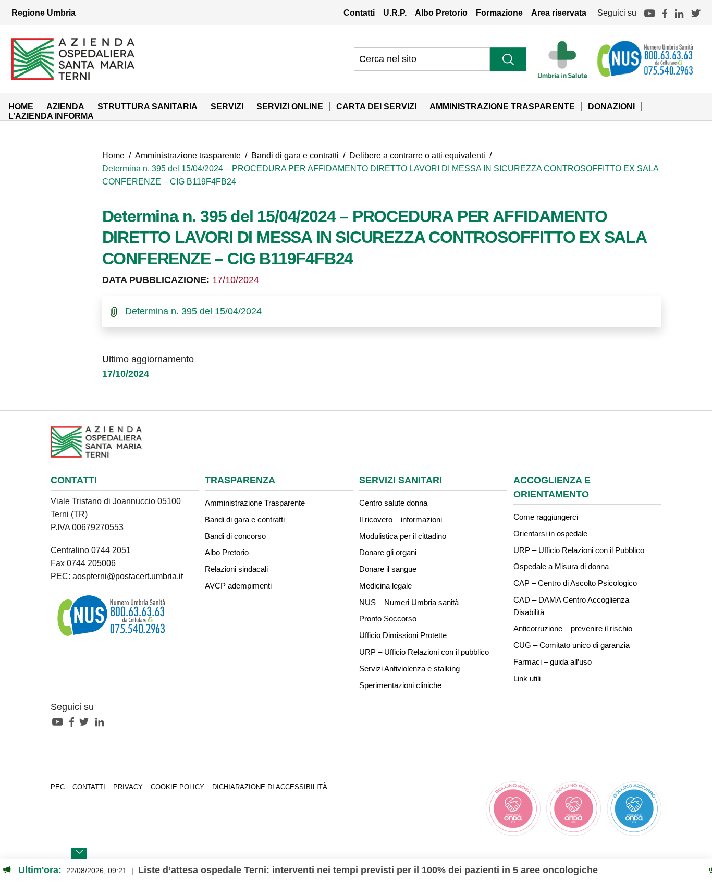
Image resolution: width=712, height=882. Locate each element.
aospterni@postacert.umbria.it (127, 576)
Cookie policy (177, 787)
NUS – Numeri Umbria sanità (409, 602)
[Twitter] (696, 12)
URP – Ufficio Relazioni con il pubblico (424, 651)
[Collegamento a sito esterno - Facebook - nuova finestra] (74, 721)
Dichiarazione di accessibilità (269, 787)
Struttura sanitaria (147, 106)
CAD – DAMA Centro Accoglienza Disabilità (571, 606)
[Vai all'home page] (72, 58)
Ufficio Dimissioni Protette (403, 635)
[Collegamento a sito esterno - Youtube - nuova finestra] (60, 721)
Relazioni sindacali (236, 569)
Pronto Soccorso (387, 618)
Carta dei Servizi (376, 106)
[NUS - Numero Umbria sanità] (646, 59)
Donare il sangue (387, 569)
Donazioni (611, 106)
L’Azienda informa (51, 116)
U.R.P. (395, 12)
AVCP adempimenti (238, 585)
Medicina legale (385, 585)
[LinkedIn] (679, 12)
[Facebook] (664, 12)
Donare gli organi (387, 552)
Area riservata (558, 12)
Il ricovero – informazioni (400, 519)
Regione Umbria (43, 12)
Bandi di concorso (235, 536)
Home (20, 106)
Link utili (527, 678)
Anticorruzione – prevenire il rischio (572, 628)
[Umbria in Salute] (565, 58)
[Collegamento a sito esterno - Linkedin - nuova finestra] (102, 721)
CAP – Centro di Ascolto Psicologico (575, 583)
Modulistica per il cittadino (402, 536)
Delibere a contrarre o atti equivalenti (417, 155)
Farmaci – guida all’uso (552, 661)
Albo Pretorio (441, 12)
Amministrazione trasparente (188, 155)
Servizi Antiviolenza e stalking (409, 668)
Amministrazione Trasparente (502, 106)
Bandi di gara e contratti (295, 155)
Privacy (128, 787)
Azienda (65, 106)
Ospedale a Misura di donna (561, 566)
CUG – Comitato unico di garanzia (571, 645)
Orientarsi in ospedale (550, 533)
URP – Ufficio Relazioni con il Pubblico (578, 550)
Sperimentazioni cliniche (400, 685)
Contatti (359, 12)
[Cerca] (508, 59)
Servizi (227, 106)
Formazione (499, 12)
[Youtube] (649, 12)
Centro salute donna (393, 502)
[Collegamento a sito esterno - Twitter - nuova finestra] (86, 721)
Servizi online (289, 106)
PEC (58, 787)
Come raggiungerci (545, 516)
